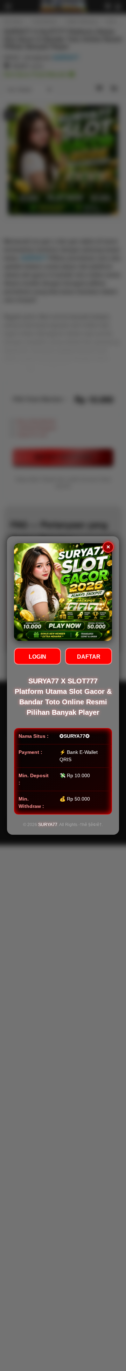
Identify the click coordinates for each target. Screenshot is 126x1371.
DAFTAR (88, 657)
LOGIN (37, 657)
